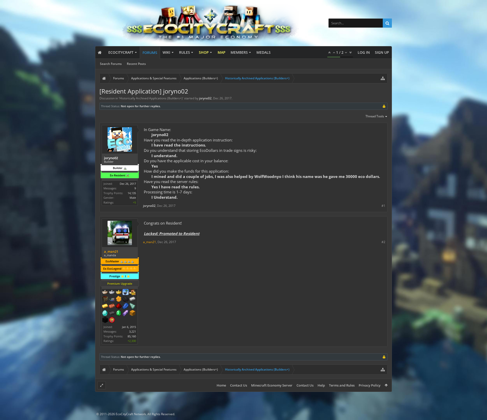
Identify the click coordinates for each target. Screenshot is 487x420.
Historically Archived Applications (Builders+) (151, 98)
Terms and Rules (342, 385)
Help (321, 385)
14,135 (132, 193)
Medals (263, 52)
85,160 (132, 336)
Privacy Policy (369, 385)
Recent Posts (136, 64)
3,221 (132, 331)
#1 (383, 206)
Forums (150, 52)
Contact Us (238, 385)
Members (239, 52)
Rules (184, 52)
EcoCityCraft (120, 52)
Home (221, 385)
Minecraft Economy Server (271, 385)
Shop (204, 52)
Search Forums (111, 64)
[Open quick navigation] (382, 78)
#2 (383, 242)
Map (221, 52)
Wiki (166, 52)
